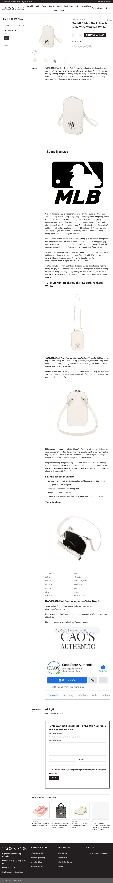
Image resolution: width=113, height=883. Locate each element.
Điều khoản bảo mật (65, 862)
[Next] (66, 36)
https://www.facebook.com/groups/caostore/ (71, 622)
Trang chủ (75, 20)
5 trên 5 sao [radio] (75, 737)
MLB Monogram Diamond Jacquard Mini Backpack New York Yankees (60, 825)
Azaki (56, 10)
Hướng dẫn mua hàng (37, 853)
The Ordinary (68, 6)
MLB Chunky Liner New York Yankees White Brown (80, 825)
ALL (6, 38)
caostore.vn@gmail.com (14, 872)
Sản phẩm (30, 6)
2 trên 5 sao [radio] (53, 737)
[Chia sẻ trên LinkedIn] (90, 46)
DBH (76, 6)
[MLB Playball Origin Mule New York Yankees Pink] (40, 810)
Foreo (44, 6)
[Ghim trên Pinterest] (86, 46)
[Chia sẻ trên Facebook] (74, 46)
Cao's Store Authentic (98, 853)
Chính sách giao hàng (37, 858)
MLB (37, 6)
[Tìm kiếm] (93, 8)
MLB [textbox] (13, 26)
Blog (62, 10)
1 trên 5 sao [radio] (49, 737)
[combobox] (14, 25)
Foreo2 (6, 45)
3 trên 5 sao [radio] (59, 737)
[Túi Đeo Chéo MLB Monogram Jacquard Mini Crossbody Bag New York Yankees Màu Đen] (100, 810)
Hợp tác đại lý (62, 858)
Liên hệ (60, 867)
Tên (50, 759)
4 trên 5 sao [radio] (66, 737)
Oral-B (51, 6)
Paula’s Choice (86, 6)
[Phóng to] (34, 52)
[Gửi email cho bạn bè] (82, 46)
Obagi (59, 6)
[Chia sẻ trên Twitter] (78, 46)
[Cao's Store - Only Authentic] (13, 8)
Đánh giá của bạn (55, 734)
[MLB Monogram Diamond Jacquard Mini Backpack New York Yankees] (60, 810)
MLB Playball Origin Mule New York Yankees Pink (40, 824)
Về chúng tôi (62, 853)
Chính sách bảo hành (37, 867)
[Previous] (35, 36)
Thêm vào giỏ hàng (95, 35)
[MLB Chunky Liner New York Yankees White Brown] (80, 810)
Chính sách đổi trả (36, 862)
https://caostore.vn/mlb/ (59, 609)
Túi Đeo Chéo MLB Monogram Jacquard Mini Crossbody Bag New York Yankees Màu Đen (101, 826)
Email (81, 759)
